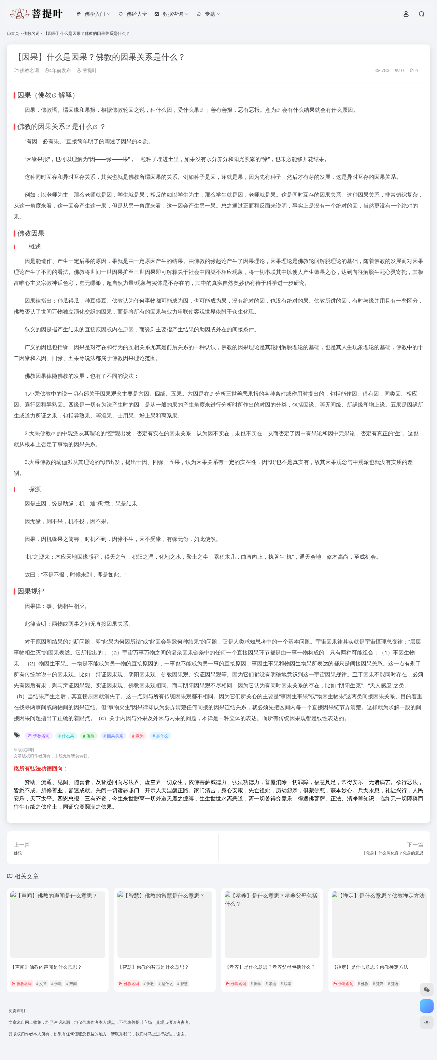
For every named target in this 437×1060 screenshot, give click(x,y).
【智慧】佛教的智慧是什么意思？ (153, 966)
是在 (203, 393)
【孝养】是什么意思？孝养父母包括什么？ (270, 966)
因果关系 (51, 126)
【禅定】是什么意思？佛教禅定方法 (370, 966)
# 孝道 (271, 983)
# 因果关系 (113, 736)
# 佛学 (256, 983)
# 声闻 (71, 983)
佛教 (45, 95)
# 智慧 (182, 983)
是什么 (82, 126)
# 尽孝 (286, 983)
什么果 (191, 110)
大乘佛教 (40, 433)
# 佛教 (89, 736)
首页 (15, 33)
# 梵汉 (378, 983)
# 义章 (41, 983)
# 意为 (138, 736)
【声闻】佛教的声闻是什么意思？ (46, 966)
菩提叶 (89, 70)
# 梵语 (393, 983)
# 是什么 (160, 736)
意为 (270, 110)
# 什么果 (66, 736)
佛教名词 (31, 33)
